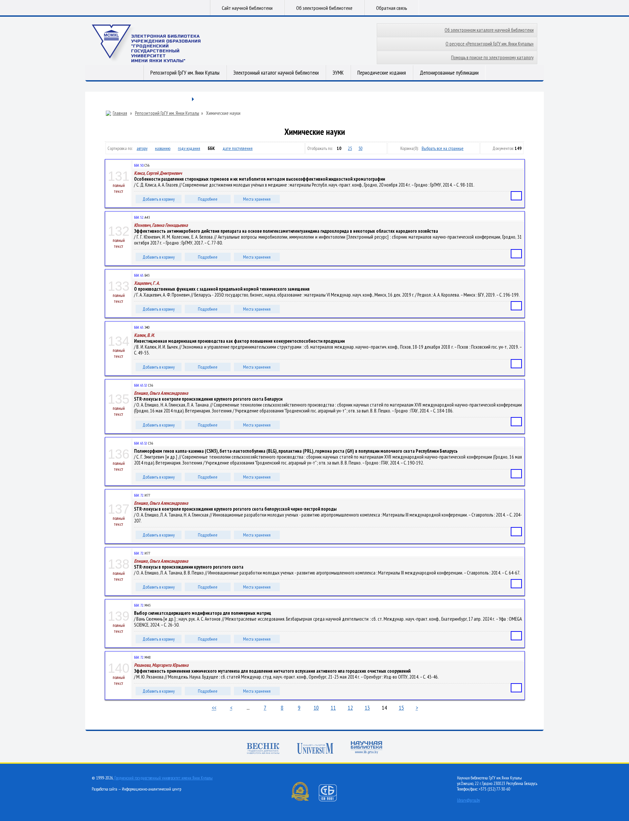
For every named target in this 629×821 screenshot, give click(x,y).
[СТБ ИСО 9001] (332, 800)
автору (142, 148)
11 (333, 707)
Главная (120, 113)
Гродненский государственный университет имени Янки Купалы (163, 778)
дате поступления (237, 148)
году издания (189, 148)
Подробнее (208, 199)
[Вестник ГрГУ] (263, 749)
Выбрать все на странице (443, 148)
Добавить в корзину (159, 199)
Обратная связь (391, 8)
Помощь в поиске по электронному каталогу (492, 57)
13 (367, 707)
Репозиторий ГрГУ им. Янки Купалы (184, 72)
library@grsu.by (468, 800)
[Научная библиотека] (366, 748)
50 (360, 148)
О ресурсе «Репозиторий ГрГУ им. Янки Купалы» (490, 44)
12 (350, 707)
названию (162, 148)
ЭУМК (338, 72)
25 (350, 148)
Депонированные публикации (449, 72)
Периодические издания (381, 72)
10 (316, 707)
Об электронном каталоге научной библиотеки (489, 30)
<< (214, 707)
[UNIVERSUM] (315, 749)
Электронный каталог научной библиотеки (276, 72)
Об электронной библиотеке (324, 8)
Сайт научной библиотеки (247, 8)
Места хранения (257, 199)
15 (401, 707)
